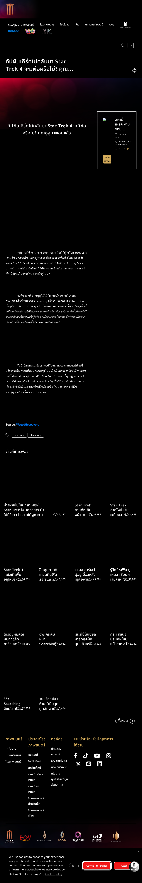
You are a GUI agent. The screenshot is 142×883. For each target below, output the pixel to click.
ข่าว (77, 25)
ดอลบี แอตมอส (33, 789)
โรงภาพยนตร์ (47, 25)
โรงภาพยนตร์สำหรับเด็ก (36, 801)
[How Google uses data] (64, 874)
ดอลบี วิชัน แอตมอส (36, 777)
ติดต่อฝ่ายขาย (59, 767)
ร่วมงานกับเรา (59, 761)
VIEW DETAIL (107, 159)
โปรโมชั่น (65, 25)
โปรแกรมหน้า (13, 755)
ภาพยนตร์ (28, 25)
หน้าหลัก (12, 25)
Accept (125, 865)
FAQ (111, 25)
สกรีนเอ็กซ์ (34, 768)
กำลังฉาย (11, 749)
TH (77, 865)
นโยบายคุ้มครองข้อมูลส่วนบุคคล (59, 779)
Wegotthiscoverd (27, 424)
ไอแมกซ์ (33, 755)
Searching (36, 435)
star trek (19, 435)
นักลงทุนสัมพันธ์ (94, 25)
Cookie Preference (96, 865)
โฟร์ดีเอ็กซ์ (34, 761)
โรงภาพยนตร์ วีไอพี (36, 813)
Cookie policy (53, 874)
